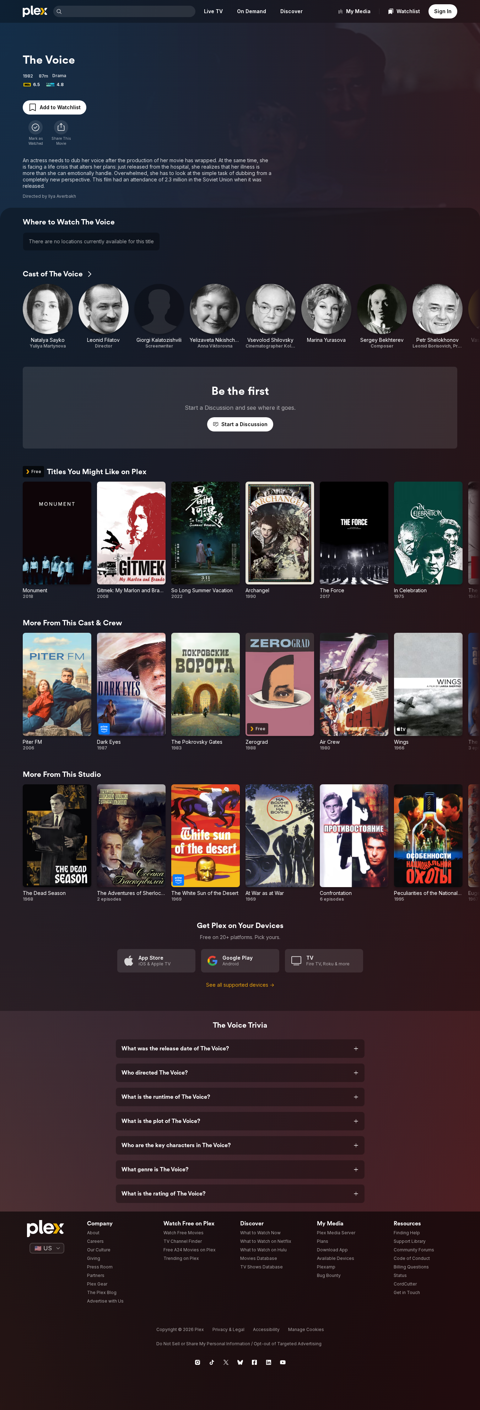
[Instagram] (197, 1362)
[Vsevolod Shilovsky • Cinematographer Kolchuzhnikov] (271, 316)
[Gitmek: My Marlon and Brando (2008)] (131, 541)
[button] (61, 133)
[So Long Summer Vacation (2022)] (205, 541)
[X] (226, 1362)
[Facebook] (254, 1362)
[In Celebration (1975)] (428, 541)
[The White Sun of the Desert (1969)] (205, 843)
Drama (59, 75)
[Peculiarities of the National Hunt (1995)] (428, 843)
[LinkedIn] (268, 1362)
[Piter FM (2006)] (57, 692)
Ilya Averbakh (62, 196)
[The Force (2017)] (354, 541)
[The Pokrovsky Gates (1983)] (205, 692)
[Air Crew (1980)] (354, 692)
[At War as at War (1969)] (280, 843)
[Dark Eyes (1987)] (131, 692)
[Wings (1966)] (428, 692)
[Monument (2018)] (57, 541)
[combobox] (129, 11)
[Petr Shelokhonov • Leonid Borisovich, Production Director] (437, 316)
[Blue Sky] (240, 1362)
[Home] (35, 11)
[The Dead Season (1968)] (57, 843)
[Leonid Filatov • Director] (104, 316)
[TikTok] (212, 1362)
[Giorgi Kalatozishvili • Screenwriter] (159, 316)
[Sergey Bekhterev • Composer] (382, 316)
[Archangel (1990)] (280, 541)
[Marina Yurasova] (326, 316)
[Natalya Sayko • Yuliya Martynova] (48, 316)
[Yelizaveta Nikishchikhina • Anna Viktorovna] (215, 316)
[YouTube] (283, 1362)
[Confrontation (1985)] (354, 843)
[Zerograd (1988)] (280, 692)
